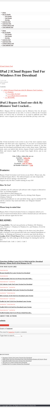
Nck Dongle (8, 16)
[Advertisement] (22, 4)
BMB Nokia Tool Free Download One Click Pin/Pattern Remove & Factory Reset (24, 359)
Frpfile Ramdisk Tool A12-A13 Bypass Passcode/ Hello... (16, 278)
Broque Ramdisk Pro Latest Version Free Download (15, 273)
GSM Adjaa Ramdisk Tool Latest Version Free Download (16, 290)
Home (4, 12)
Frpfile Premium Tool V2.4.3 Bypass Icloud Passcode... (16, 312)
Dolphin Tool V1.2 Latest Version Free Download (16, 364)
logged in (11, 332)
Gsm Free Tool (6, 23)
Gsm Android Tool (7, 27)
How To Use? (13, 94)
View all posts (4, 325)
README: (10, 97)
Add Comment (4, 82)
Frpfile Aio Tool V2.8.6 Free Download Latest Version (15, 301)
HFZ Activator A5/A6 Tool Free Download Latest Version (16, 295)
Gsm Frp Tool (6, 22)
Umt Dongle (8, 18)
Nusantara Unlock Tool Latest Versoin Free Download (17, 357)
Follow (27, 160)
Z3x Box (7, 20)
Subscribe (27, 158)
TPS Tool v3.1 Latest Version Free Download (14, 362)
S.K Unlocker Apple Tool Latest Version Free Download (16, 284)
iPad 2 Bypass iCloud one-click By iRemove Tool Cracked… (22, 90)
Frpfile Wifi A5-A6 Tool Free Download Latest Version (16, 307)
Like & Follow (27, 163)
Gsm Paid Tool (12, 281)
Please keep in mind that (17, 96)
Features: (9, 92)
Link (31, 165)
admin (3, 83)
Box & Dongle (6, 14)
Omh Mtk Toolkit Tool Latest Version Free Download (17, 360)
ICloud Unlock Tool (8, 25)
